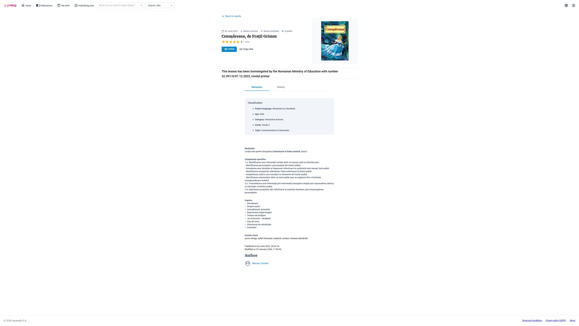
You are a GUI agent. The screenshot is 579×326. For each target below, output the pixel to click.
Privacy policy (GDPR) (556, 320)
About (572, 320)
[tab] (10, 5)
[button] (160, 5)
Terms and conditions (532, 320)
